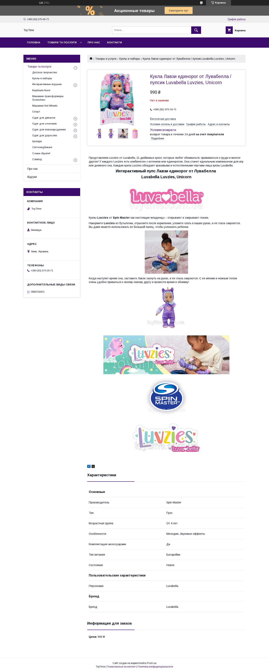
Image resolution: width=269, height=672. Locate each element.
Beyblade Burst (41, 90)
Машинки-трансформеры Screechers (47, 98)
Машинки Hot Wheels (45, 105)
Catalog (37, 159)
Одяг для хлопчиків (44, 123)
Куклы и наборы (129, 58)
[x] (93, 467)
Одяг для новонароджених (49, 129)
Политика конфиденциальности (155, 666)
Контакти (114, 42)
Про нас (94, 42)
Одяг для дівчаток (43, 117)
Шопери (37, 141)
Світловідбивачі (42, 147)
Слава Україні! (41, 153)
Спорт (36, 111)
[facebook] (89, 467)
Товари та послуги (62, 42)
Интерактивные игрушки (47, 84)
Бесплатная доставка (163, 118)
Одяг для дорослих (44, 135)
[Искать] (196, 30)
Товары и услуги (105, 58)
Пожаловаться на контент (121, 666)
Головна (33, 42)
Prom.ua (151, 663)
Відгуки (32, 176)
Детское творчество (44, 72)
